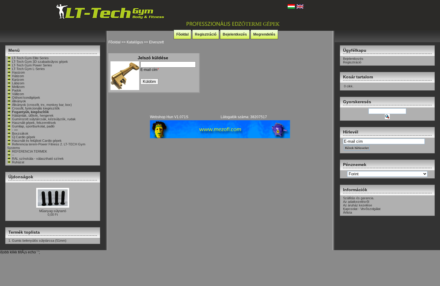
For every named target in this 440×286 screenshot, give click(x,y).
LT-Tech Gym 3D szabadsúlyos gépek (40, 61)
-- (13, 155)
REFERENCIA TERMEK (29, 151)
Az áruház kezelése (357, 205)
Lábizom (18, 83)
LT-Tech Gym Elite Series (30, 58)
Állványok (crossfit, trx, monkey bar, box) (42, 105)
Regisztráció (205, 34)
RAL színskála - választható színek (38, 158)
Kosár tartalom (358, 76)
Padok (16, 90)
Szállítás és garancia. (358, 198)
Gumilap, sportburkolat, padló (33, 126)
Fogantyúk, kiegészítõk (30, 112)
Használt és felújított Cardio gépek (37, 140)
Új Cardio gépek (23, 137)
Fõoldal (182, 34)
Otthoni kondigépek (26, 97)
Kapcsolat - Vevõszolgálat (361, 209)
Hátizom (18, 76)
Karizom (18, 79)
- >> (15, 130)
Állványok (19, 101)
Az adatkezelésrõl (356, 201)
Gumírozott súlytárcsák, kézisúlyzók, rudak (44, 119)
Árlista (347, 212)
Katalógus (135, 42)
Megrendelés (264, 34)
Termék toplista (24, 232)
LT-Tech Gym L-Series (28, 69)
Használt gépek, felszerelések (34, 122)
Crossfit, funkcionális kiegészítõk (36, 108)
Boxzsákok (20, 133)
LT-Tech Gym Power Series (32, 65)
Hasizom (18, 72)
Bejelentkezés (235, 34)
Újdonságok (20, 176)
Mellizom (18, 87)
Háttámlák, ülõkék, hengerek (33, 115)
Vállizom (18, 94)
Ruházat (18, 162)
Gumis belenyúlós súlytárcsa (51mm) (39, 240)
